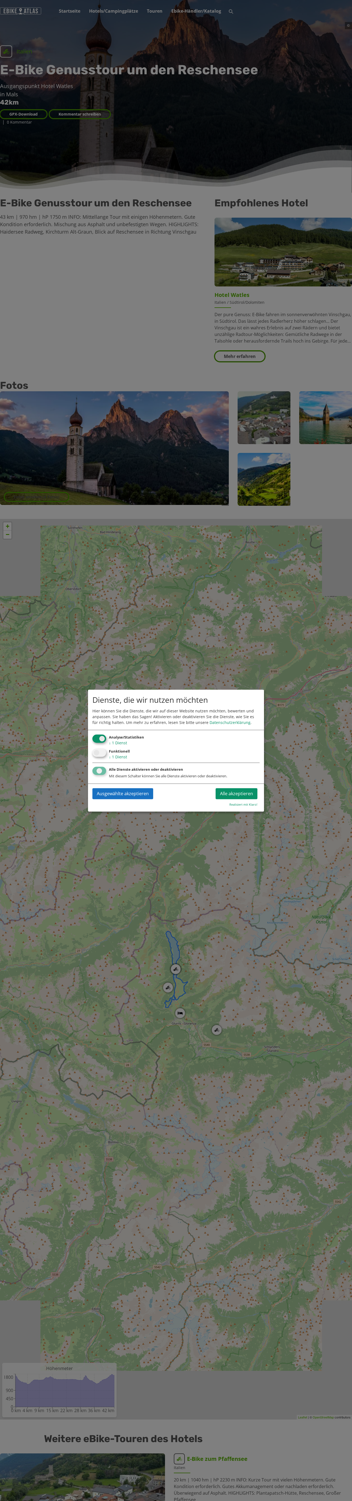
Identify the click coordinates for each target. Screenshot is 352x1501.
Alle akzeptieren (236, 794)
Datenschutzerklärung (230, 722)
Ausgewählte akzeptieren (123, 794)
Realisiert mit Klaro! (243, 804)
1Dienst (118, 743)
